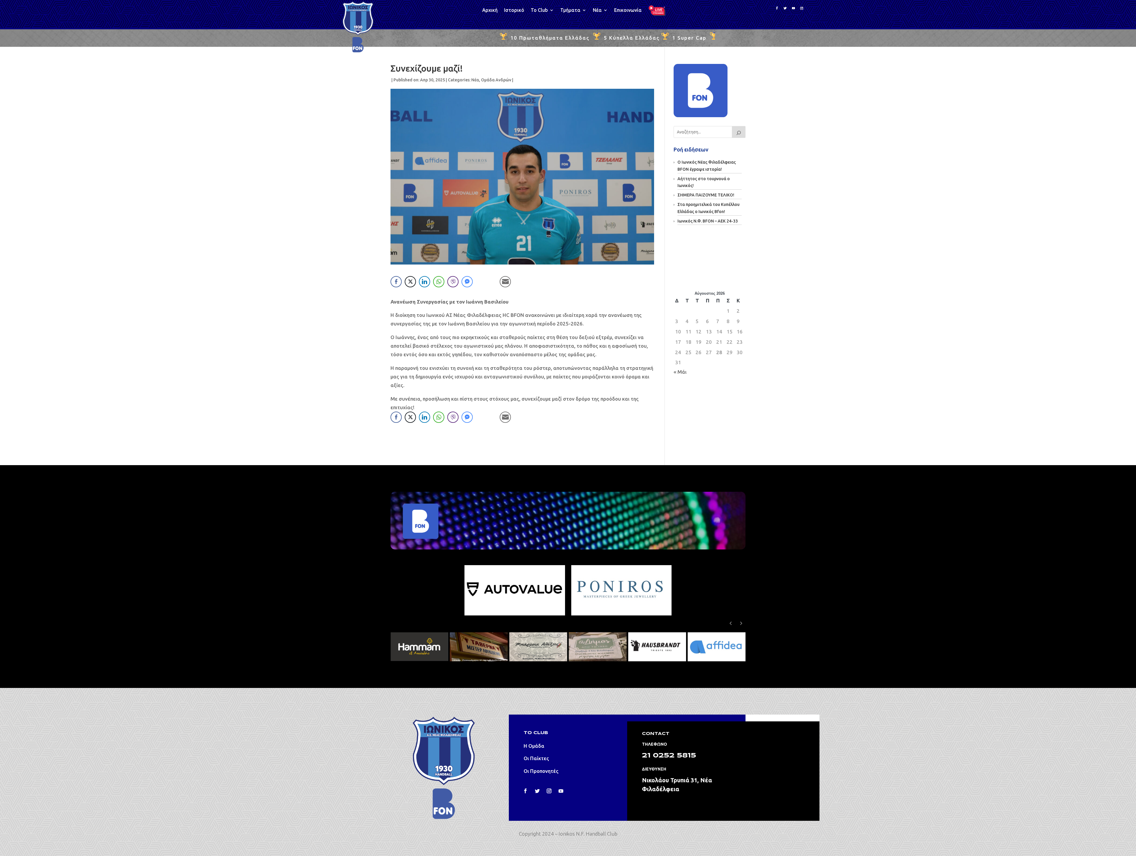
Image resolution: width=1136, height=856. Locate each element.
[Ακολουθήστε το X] (785, 8)
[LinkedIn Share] (424, 281)
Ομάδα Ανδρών (496, 80)
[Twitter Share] (410, 281)
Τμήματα (570, 10)
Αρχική (490, 10)
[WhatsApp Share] (438, 281)
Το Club (539, 10)
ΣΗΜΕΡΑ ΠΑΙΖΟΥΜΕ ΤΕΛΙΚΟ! (705, 195)
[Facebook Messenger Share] (467, 281)
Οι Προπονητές (541, 771)
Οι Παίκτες (536, 758)
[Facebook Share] (396, 281)
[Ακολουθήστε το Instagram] (802, 8)
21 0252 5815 (669, 755)
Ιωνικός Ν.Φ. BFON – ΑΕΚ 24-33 (707, 221)
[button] (741, 623)
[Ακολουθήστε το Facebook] (777, 8)
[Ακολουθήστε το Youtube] (793, 8)
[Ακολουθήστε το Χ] (537, 791)
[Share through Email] (505, 281)
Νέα (597, 10)
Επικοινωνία (628, 10)
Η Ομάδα (534, 746)
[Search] (739, 132)
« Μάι (680, 372)
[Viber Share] (453, 281)
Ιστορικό (514, 10)
